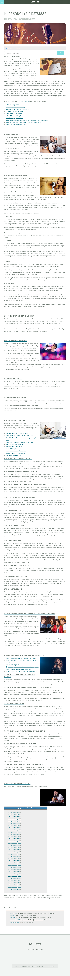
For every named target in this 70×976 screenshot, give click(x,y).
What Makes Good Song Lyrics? (15, 116)
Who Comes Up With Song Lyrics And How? (18, 109)
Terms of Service (50, 966)
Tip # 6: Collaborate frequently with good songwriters (21, 671)
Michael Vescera (14, 922)
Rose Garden (13, 913)
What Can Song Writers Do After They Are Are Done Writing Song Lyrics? (27, 120)
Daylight (12, 915)
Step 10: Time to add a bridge (14, 455)
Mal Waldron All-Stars (16, 920)
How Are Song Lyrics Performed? (15, 111)
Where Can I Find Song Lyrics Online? (16, 124)
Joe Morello (13, 917)
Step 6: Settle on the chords (14, 446)
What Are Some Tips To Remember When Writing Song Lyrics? (24, 122)
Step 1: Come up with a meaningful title (17, 433)
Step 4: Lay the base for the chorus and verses (19, 442)
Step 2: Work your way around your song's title (19, 435)
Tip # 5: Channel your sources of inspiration (18, 669)
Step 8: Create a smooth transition (16, 451)
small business (24, 101)
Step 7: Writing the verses (13, 449)
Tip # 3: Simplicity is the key (14, 665)
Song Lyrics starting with (14, 812)
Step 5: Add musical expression (15, 444)
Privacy (42, 966)
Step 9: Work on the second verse (15, 453)
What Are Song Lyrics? (12, 105)
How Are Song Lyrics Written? (14, 118)
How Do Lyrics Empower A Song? (15, 107)
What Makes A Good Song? (14, 113)
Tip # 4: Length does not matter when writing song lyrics (22, 667)
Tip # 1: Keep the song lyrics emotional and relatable (21, 658)
